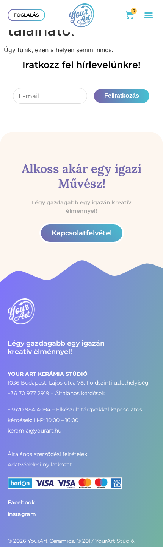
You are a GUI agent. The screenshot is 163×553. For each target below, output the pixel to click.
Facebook (21, 502)
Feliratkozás (121, 96)
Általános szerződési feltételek (47, 454)
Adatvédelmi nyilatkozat (40, 464)
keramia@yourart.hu (34, 430)
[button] (148, 15)
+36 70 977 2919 (28, 393)
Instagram (22, 514)
